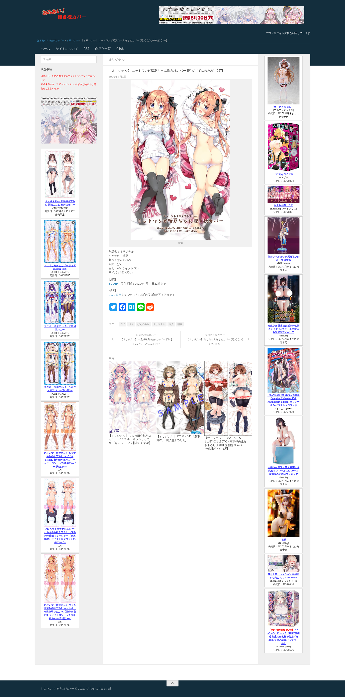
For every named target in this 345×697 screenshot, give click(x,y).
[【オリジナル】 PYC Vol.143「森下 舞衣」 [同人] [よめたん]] (180, 397)
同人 (171, 324)
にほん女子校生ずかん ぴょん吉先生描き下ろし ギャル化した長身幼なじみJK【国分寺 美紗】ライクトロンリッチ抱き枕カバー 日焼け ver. (60, 612)
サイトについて (67, 48)
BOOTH (113, 283)
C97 (123, 324)
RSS (86, 48)
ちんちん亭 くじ (283, 205)
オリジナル (72, 40)
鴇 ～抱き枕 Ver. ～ (284, 106)
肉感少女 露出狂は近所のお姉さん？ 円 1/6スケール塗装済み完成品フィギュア (283, 329)
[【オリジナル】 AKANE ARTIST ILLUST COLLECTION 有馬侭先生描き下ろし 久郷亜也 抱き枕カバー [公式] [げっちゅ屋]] (228, 398)
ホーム (45, 48)
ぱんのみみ (143, 324)
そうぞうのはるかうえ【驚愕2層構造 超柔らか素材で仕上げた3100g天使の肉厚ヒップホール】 (283, 636)
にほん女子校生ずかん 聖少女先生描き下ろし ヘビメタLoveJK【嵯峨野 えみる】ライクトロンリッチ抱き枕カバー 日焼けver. (60, 460)
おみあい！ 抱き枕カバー (50, 40)
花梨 (283, 539)
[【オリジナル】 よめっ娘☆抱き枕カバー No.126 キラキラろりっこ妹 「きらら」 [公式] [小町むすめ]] (132, 397)
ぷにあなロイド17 (283, 174)
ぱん (131, 324)
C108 (120, 48)
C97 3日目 (115, 294)
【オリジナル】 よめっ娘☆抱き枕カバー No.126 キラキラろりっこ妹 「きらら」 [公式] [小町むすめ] (130, 439)
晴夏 (179, 324)
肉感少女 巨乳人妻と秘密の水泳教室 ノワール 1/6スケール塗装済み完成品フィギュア (283, 471)
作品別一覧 (103, 48)
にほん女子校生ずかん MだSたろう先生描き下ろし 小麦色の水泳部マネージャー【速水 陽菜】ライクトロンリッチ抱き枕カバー (60, 536)
